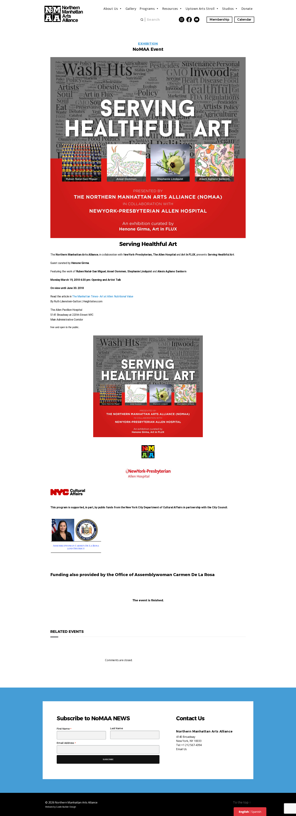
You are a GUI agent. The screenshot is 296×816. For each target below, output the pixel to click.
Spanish (256, 812)
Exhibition (148, 44)
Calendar (244, 19)
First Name (64, 728)
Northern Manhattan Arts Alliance (76, 802)
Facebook (189, 19)
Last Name (116, 728)
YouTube (196, 19)
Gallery (131, 9)
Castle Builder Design (66, 806)
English (244, 812)
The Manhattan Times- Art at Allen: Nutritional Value (102, 296)
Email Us (181, 749)
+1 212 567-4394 (191, 745)
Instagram (181, 19)
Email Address (66, 743)
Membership (219, 19)
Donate (246, 9)
